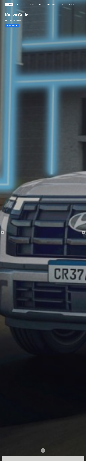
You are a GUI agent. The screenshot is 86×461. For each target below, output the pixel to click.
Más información (12, 25)
